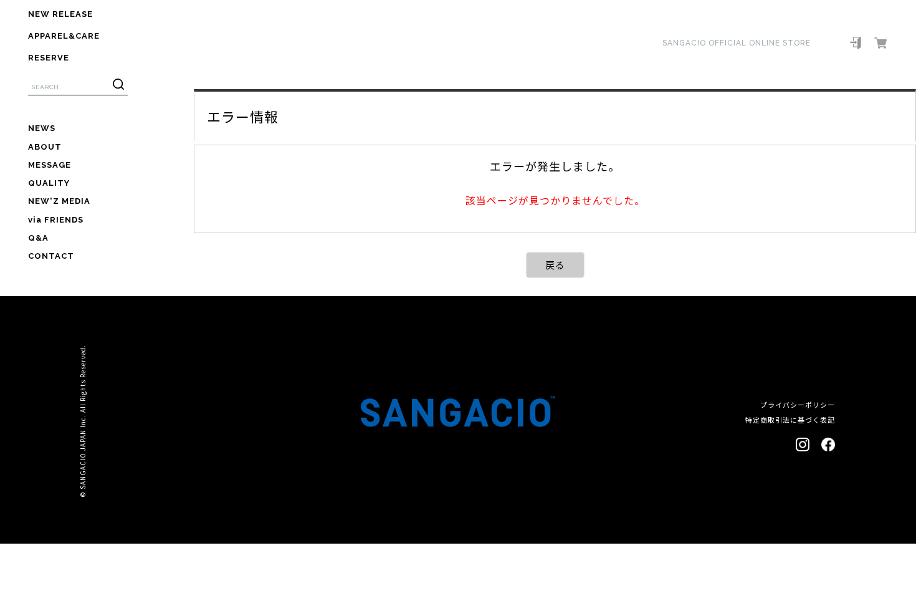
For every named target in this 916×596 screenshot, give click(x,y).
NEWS (41, 128)
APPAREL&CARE (64, 36)
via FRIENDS (55, 219)
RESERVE (48, 57)
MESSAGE (49, 165)
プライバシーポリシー (797, 405)
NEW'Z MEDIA (59, 201)
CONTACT (51, 256)
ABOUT (45, 146)
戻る (555, 264)
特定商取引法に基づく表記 (790, 420)
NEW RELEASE (60, 14)
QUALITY (49, 183)
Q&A (38, 238)
